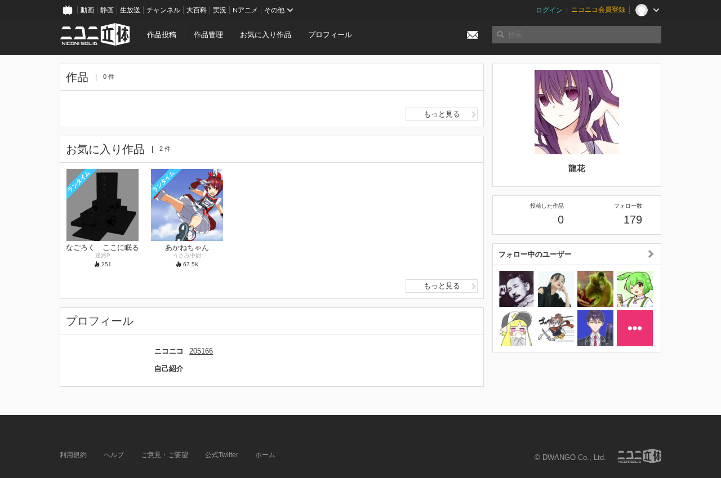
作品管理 (208, 34)
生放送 (130, 10)
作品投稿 (161, 34)
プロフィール (330, 34)
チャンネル (163, 10)
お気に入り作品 (265, 34)
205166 (201, 351)
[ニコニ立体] (639, 456)
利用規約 (73, 455)
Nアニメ (245, 10)
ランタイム (78, 181)
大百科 (196, 10)
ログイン (549, 10)
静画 (107, 10)
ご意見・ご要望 (164, 455)
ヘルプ (114, 455)
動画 (87, 10)
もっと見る (442, 114)
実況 (219, 10)
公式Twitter (221, 455)
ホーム (265, 455)
